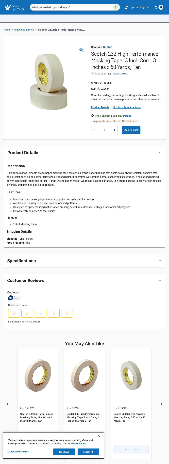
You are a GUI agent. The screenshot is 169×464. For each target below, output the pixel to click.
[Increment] (114, 130)
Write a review (120, 73)
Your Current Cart (159, 7)
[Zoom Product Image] (81, 50)
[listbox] (84, 404)
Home (7, 29)
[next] (161, 404)
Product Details (100, 107)
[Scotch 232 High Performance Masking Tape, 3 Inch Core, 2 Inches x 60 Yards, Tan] (84, 378)
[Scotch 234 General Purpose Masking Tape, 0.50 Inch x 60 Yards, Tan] (131, 378)
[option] (38, 404)
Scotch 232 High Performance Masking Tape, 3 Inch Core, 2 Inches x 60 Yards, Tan (83, 417)
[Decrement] (94, 130)
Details (127, 115)
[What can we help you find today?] (116, 7)
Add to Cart (131, 129)
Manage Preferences (18, 451)
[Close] (98, 435)
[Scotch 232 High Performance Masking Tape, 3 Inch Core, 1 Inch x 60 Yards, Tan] (37, 378)
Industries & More (24, 29)
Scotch (107, 47)
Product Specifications (127, 107)
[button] (137, 7)
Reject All (64, 452)
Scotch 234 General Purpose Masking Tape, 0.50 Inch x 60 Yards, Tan (129, 417)
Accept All (88, 452)
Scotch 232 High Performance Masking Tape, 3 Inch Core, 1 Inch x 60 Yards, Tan (36, 417)
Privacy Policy (78, 443)
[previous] (7, 404)
